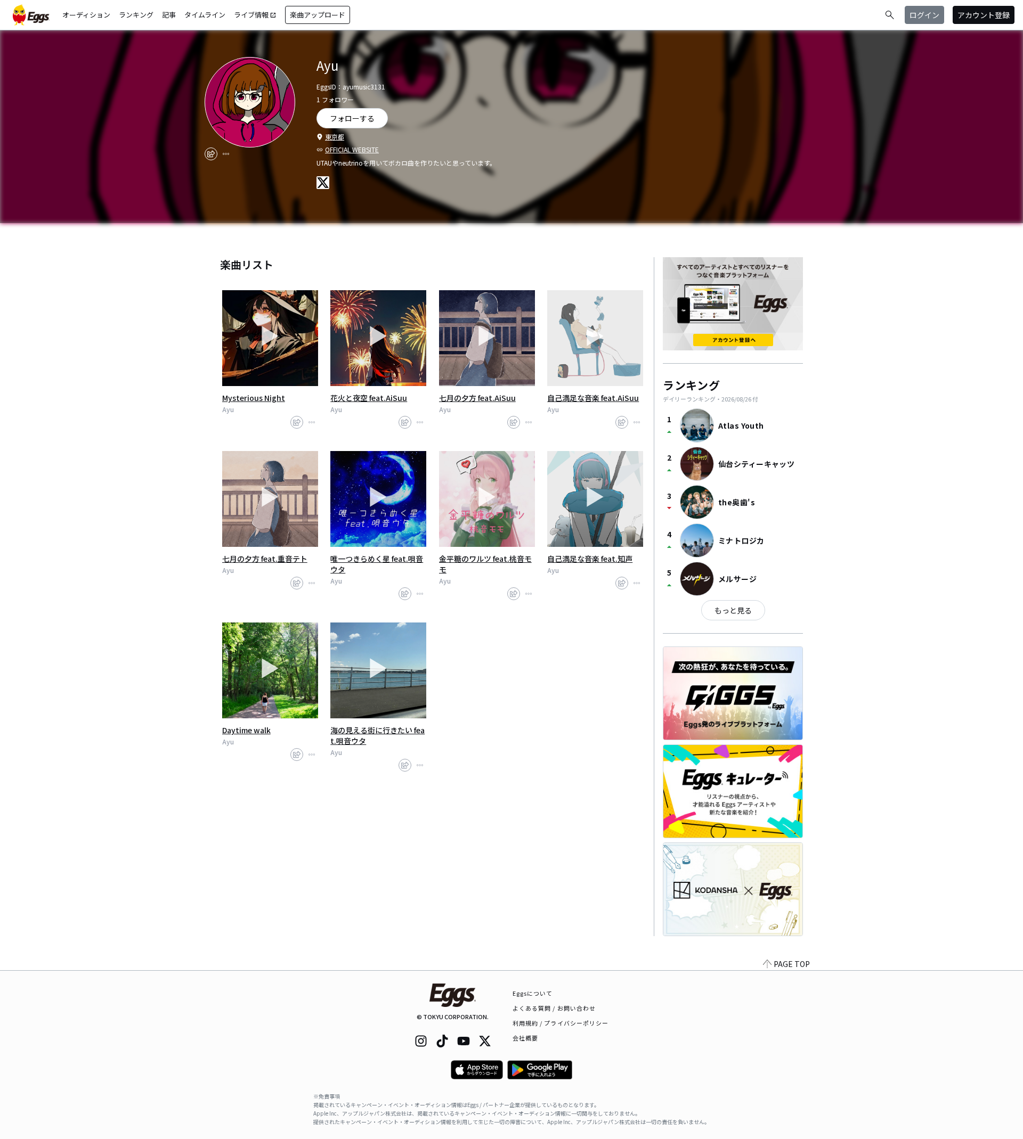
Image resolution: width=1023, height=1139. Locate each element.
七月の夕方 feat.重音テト (264, 558)
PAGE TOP (792, 963)
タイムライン (204, 15)
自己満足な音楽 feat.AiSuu (593, 397)
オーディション (86, 15)
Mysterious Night (253, 397)
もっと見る (733, 610)
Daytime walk (246, 730)
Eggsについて (533, 993)
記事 (169, 15)
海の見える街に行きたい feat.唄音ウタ (377, 735)
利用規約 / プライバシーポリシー (561, 1023)
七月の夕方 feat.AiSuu (477, 397)
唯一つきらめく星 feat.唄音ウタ (376, 564)
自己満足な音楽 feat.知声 (589, 558)
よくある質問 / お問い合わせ (554, 1008)
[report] (226, 154)
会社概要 (525, 1038)
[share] (211, 154)
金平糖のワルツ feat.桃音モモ (485, 564)
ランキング (136, 15)
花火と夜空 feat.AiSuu (368, 397)
